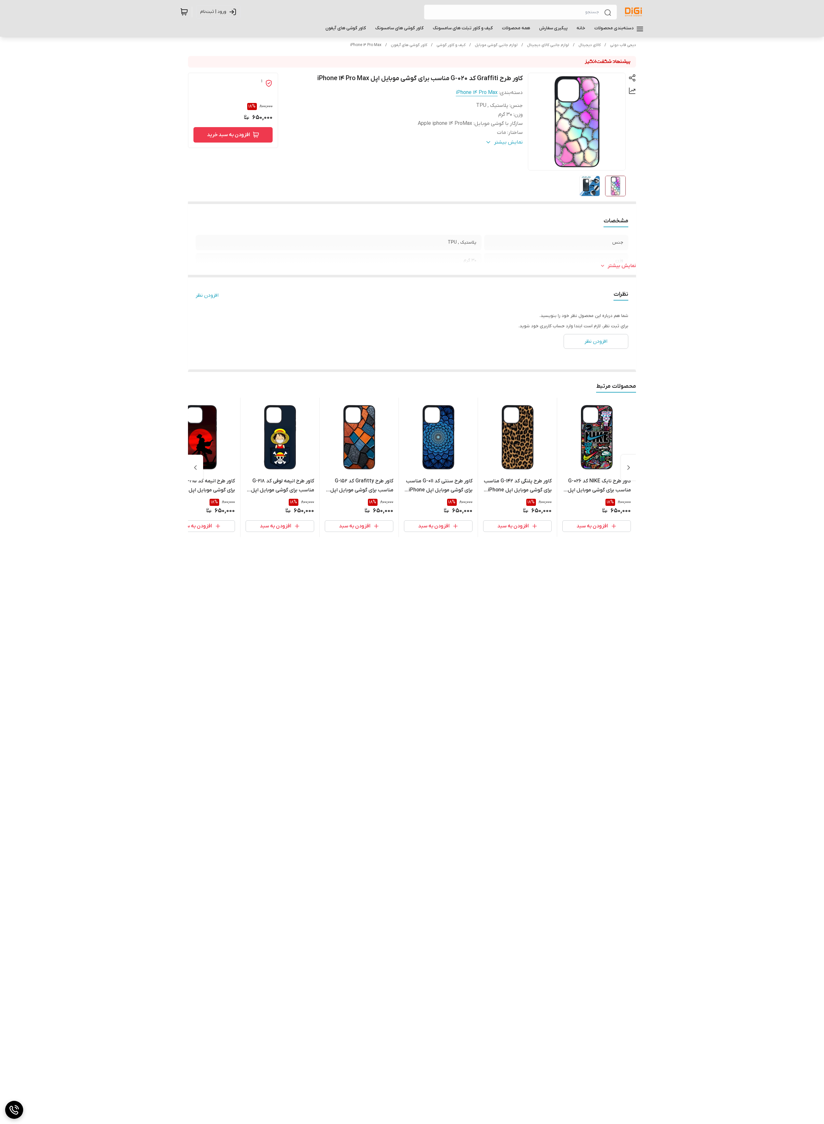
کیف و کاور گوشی (450, 45)
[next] (195, 467)
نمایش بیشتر (622, 266)
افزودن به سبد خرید (228, 135)
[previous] (628, 467)
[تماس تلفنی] (14, 1110)
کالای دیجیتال (589, 45)
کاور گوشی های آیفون (409, 45)
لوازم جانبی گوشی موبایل (496, 45)
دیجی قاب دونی (623, 45)
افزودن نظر (207, 295)
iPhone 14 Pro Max (365, 45)
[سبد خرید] (184, 12)
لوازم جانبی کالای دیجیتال (548, 45)
